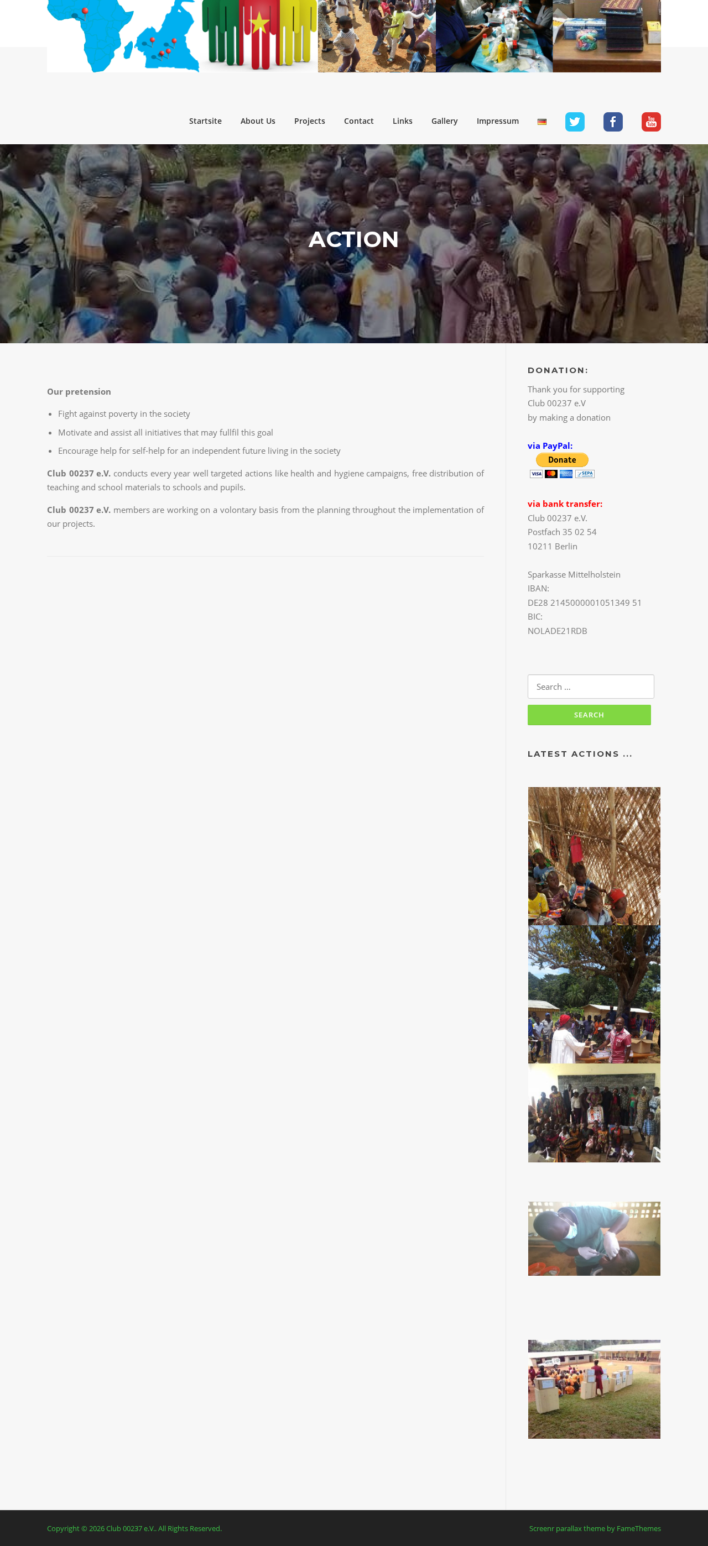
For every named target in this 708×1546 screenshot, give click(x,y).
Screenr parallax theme (567, 1528)
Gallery (444, 121)
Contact (359, 121)
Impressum (498, 121)
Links (403, 121)
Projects (309, 121)
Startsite (205, 121)
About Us (258, 121)
